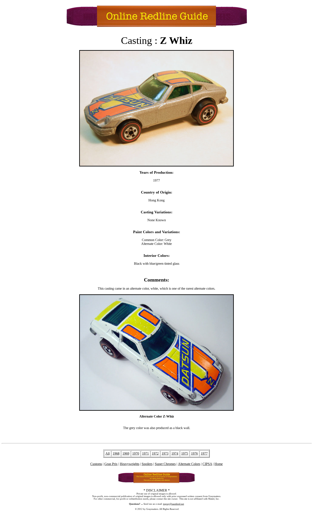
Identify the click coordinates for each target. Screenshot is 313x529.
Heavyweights (129, 464)
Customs (96, 464)
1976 (194, 453)
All (107, 453)
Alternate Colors (189, 464)
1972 (155, 453)
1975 (184, 453)
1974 (174, 453)
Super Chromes (165, 464)
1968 (116, 453)
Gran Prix (111, 464)
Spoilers (147, 464)
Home (218, 464)
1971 (145, 453)
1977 (204, 453)
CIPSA (207, 464)
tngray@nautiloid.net (173, 504)
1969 (125, 453)
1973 (165, 453)
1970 (135, 453)
